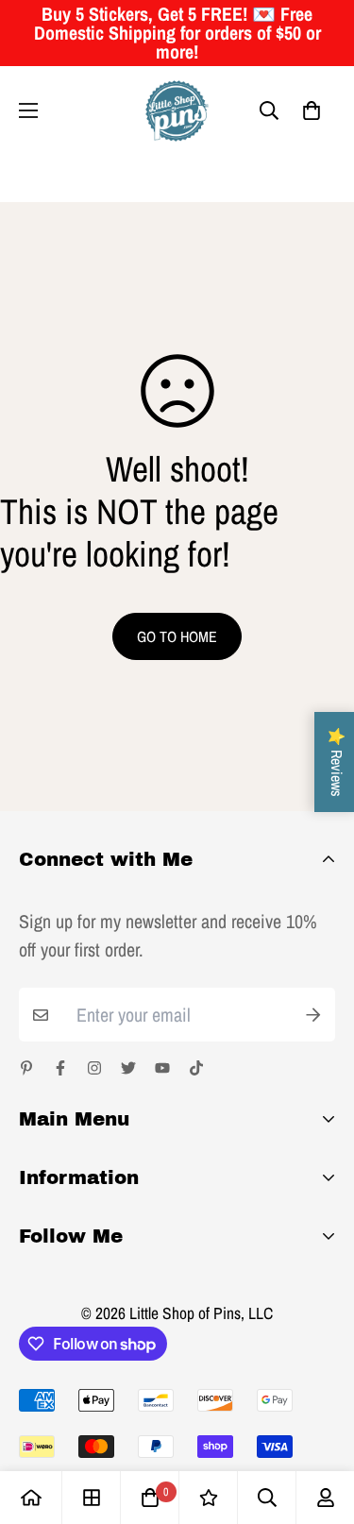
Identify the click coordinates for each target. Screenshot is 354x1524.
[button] (311, 110)
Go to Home (177, 636)
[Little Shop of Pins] (177, 110)
